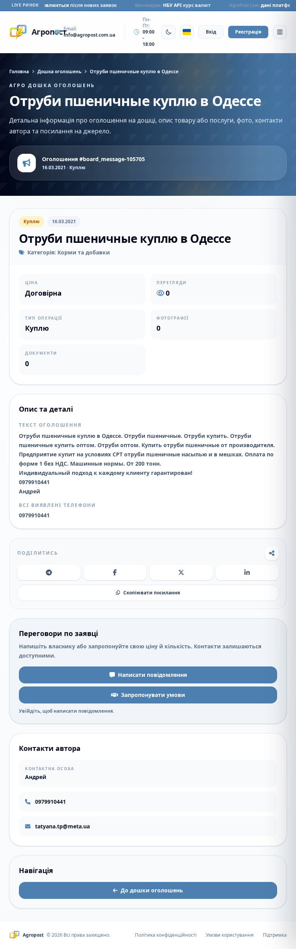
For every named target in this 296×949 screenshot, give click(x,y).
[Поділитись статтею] (272, 553)
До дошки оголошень (152, 890)
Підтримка (275, 935)
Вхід (211, 32)
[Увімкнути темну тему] (168, 32)
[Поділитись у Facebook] (115, 572)
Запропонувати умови (153, 694)
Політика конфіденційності (166, 935)
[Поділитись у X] (181, 572)
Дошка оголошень (59, 72)
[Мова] (187, 32)
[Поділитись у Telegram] (49, 572)
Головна (19, 72)
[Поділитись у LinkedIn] (247, 572)
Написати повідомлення (152, 674)
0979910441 (50, 801)
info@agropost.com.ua (89, 35)
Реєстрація (248, 32)
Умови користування (230, 935)
